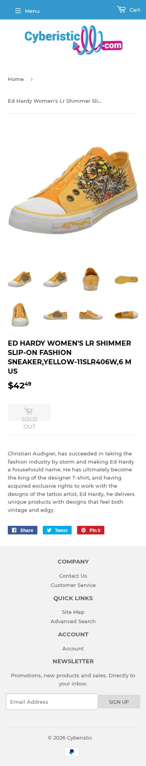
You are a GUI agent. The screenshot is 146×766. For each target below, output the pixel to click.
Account (73, 648)
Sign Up (119, 702)
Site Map (73, 612)
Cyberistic (79, 737)
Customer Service (73, 585)
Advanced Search (73, 621)
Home (16, 79)
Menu (32, 11)
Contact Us (73, 576)
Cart (134, 10)
